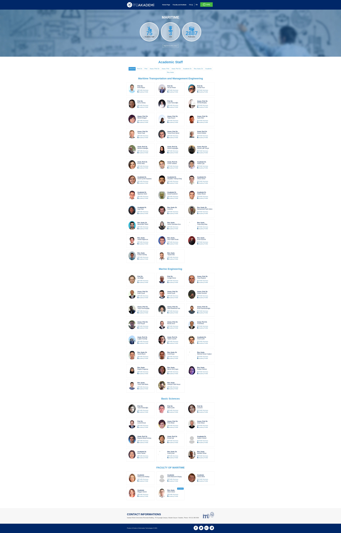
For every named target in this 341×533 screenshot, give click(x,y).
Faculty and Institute (179, 5)
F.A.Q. (191, 5)
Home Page (166, 5)
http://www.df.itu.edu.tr (170, 46)
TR (197, 5)
